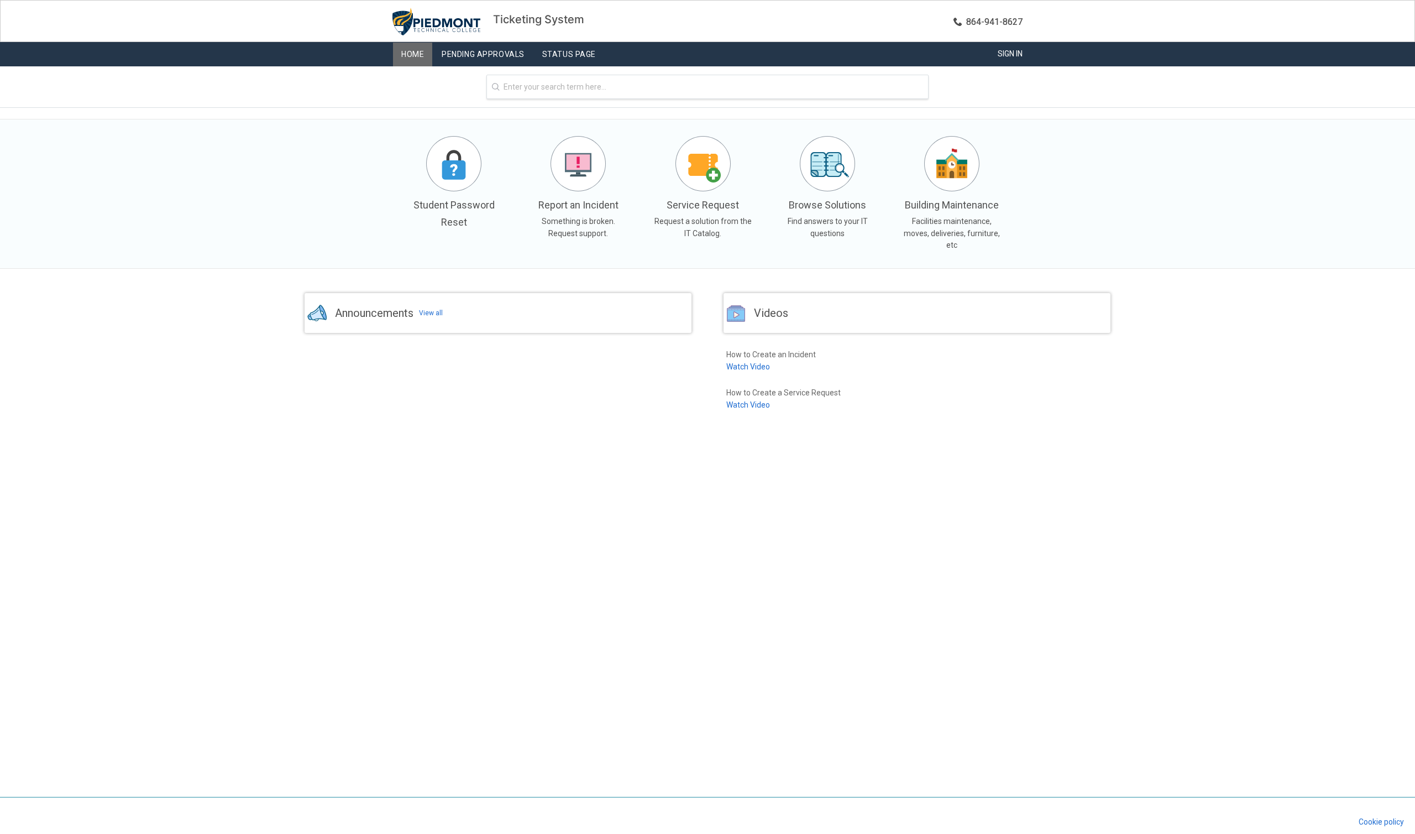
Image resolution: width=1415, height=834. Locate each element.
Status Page (569, 54)
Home (412, 54)
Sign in (1010, 53)
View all (431, 313)
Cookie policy (1381, 821)
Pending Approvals (483, 54)
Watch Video (748, 366)
